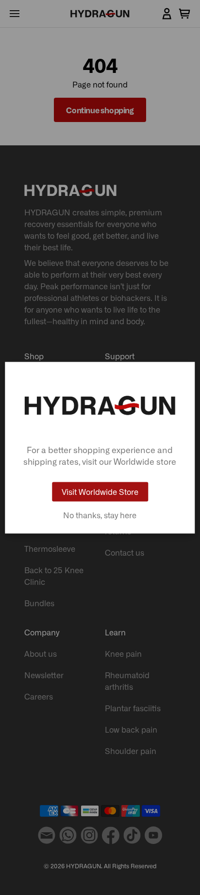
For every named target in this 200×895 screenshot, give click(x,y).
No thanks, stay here (99, 515)
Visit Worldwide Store (100, 491)
